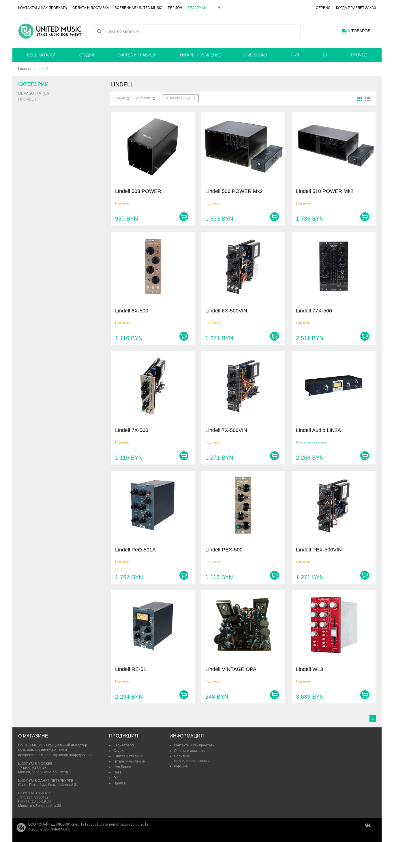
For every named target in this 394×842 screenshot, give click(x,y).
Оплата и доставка (90, 8)
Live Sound (255, 55)
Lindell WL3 (309, 669)
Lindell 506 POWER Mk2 (234, 191)
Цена (120, 98)
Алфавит (143, 98)
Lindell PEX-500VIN (319, 550)
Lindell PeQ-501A (135, 550)
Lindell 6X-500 (131, 311)
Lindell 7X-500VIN (226, 430)
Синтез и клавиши (137, 55)
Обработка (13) (33, 93)
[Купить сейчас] (183, 216)
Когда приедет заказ (356, 8)
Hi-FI (295, 55)
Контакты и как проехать (42, 8)
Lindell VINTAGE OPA (230, 669)
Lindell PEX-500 (224, 550)
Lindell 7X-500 (131, 430)
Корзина (181, 766)
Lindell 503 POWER (138, 191)
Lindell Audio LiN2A (318, 430)
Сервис (323, 8)
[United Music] (49, 31)
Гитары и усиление (200, 55)
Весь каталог (41, 55)
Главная (25, 69)
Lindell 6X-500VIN (226, 311)
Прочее (359, 55)
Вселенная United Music (138, 8)
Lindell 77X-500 (314, 311)
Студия (86, 55)
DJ (325, 55)
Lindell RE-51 (130, 669)
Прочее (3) (29, 99)
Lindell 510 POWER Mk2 (324, 191)
